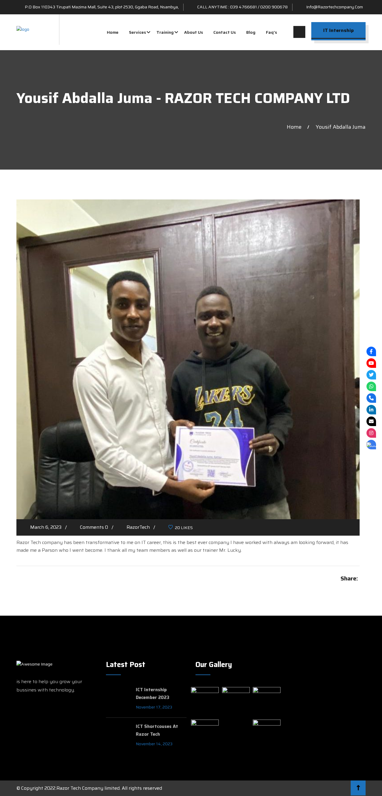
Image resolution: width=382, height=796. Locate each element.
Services (137, 32)
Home (112, 32)
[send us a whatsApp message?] (371, 386)
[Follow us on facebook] (371, 351)
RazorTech (138, 527)
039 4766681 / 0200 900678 (259, 7)
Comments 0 (94, 527)
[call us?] (371, 398)
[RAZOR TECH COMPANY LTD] (22, 29)
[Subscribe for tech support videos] (371, 363)
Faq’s (271, 32)
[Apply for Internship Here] (371, 444)
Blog (250, 32)
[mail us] (371, 421)
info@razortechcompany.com (334, 7)
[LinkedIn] (371, 409)
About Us (193, 32)
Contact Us (224, 32)
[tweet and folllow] (371, 374)
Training (165, 32)
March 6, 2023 (45, 527)
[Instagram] (371, 433)
